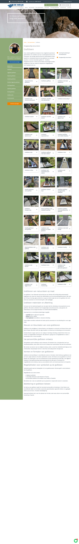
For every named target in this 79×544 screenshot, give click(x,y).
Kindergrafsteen (11, 91)
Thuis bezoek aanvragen (15, 61)
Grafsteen (9, 69)
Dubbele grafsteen (11, 79)
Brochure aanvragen (65, 4)
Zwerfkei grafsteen (11, 88)
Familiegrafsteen (11, 85)
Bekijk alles (9, 66)
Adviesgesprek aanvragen (52, 4)
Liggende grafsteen (11, 72)
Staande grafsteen (11, 75)
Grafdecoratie (10, 95)
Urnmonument (10, 98)
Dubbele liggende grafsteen (13, 82)
